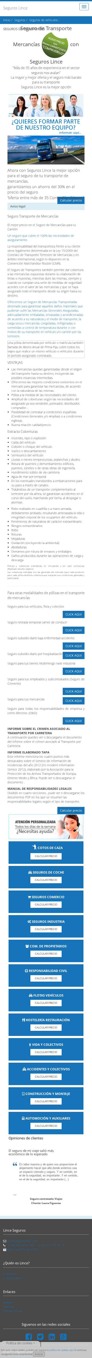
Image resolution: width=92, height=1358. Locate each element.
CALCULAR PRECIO (46, 856)
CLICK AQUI (73, 614)
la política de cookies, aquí (60, 1350)
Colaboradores (13, 1278)
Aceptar (39, 1354)
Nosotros (9, 1274)
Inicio (6, 20)
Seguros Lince (15, 7)
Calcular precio (71, 200)
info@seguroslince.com (22, 1241)
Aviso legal (17, 206)
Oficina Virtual (12, 1311)
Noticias (8, 1307)
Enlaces (8, 1302)
